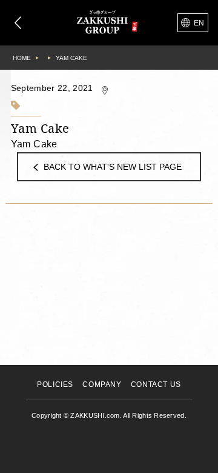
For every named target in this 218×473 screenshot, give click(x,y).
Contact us (156, 384)
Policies (55, 384)
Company (101, 384)
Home (22, 58)
